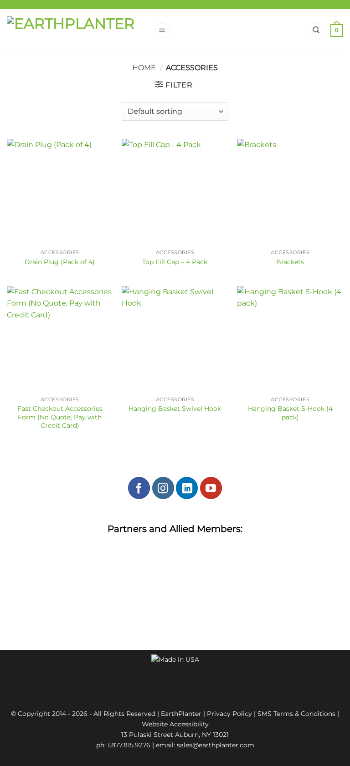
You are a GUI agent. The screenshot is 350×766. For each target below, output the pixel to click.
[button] (162, 30)
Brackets (290, 262)
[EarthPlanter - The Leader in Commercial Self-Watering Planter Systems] (77, 30)
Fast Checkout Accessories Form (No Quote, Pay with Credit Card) (60, 416)
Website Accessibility (175, 724)
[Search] (316, 30)
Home (144, 67)
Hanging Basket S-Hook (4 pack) (290, 412)
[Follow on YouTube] (211, 488)
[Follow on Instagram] (163, 488)
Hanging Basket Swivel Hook (175, 408)
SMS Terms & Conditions (296, 714)
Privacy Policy (229, 714)
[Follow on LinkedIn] (187, 488)
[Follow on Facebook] (139, 488)
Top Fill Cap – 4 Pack (174, 262)
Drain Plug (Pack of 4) (60, 262)
